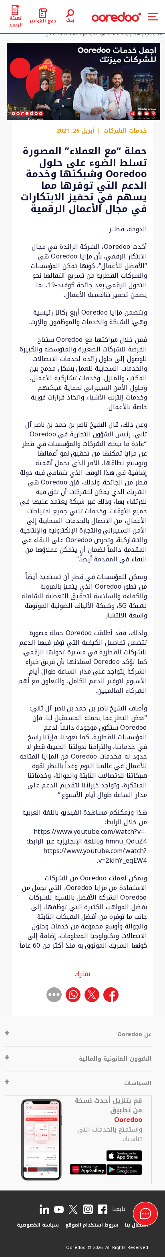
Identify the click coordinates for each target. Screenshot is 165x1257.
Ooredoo (128, 1120)
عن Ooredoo (134, 1034)
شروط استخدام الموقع (92, 1225)
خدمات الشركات (125, 131)
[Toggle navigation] (153, 16)
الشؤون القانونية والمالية (115, 1059)
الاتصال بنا (136, 1225)
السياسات (138, 1083)
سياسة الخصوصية (38, 1225)
